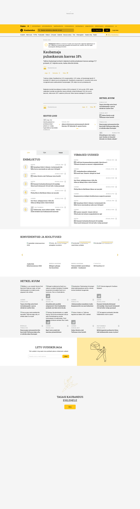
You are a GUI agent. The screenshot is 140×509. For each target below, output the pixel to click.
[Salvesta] (65, 165)
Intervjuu (23, 326)
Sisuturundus (67, 35)
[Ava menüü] (28, 26)
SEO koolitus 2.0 (99, 266)
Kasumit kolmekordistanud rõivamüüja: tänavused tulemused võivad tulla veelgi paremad (108, 306)
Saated (33, 164)
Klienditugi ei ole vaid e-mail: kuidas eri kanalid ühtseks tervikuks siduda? (108, 137)
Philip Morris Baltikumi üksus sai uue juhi (45, 193)
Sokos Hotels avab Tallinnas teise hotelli (47, 176)
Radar (95, 35)
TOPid (35, 35)
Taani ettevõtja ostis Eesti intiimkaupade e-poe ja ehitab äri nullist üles (108, 106)
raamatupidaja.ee (79, 26)
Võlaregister (80, 35)
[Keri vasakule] (59, 124)
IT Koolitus (97, 263)
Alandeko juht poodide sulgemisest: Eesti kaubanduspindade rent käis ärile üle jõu (56, 306)
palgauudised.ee (89, 26)
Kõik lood (29, 35)
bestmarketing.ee (36, 26)
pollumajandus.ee (109, 26)
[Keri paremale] (95, 124)
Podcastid (41, 35)
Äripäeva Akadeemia (55, 263)
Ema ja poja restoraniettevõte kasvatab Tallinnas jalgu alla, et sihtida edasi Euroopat (109, 126)
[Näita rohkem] (116, 26)
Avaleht (22, 35)
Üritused (53, 35)
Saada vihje (88, 35)
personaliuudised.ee (47, 26)
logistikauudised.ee (58, 26)
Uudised (33, 173)
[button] (45, 356)
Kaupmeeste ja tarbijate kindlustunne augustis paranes (92, 196)
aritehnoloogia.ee (99, 26)
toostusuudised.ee (69, 26)
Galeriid (59, 35)
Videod (47, 35)
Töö (74, 35)
